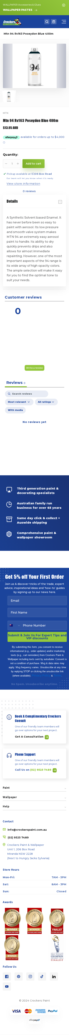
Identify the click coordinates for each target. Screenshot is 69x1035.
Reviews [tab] (15, 382)
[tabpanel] (34, 426)
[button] (46, 21)
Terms (57, 675)
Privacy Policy (41, 675)
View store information (23, 183)
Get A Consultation (29, 736)
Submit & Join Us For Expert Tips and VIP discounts (37, 637)
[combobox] (14, 625)
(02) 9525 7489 (41, 769)
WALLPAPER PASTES (17, 9)
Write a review (34, 367)
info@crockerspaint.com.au (27, 829)
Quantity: (10, 154)
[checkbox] (15, 410)
